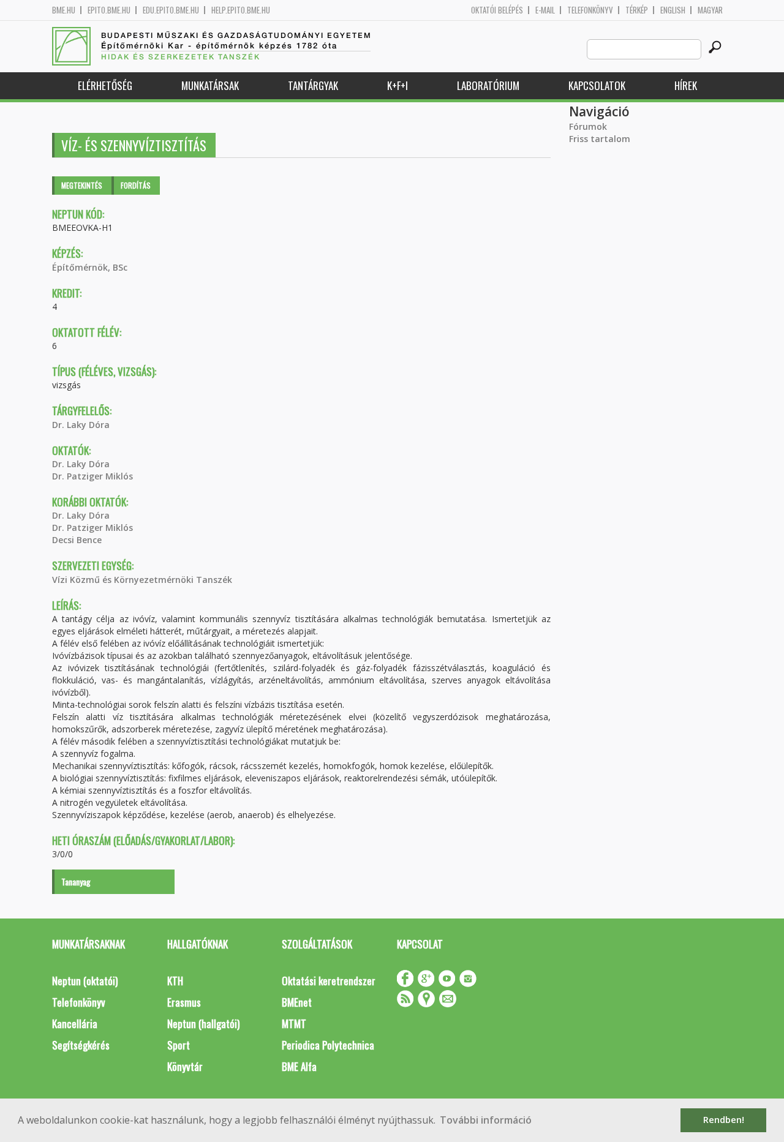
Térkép (636, 10)
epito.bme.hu (109, 10)
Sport (178, 1045)
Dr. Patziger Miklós (92, 476)
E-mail (545, 10)
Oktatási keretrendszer (328, 980)
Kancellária (74, 1023)
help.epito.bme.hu (240, 10)
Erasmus (184, 1002)
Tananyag (76, 881)
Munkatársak (210, 85)
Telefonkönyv (590, 10)
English (672, 10)
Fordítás (136, 185)
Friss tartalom (599, 139)
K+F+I (397, 85)
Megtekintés (81, 185)
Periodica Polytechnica (328, 1045)
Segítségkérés (81, 1045)
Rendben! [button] (723, 1119)
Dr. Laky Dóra (81, 424)
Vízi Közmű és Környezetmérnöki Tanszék (142, 579)
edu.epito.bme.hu (171, 10)
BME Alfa (299, 1066)
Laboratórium (488, 85)
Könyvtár (185, 1066)
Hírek (685, 85)
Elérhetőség (105, 85)
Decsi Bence (77, 540)
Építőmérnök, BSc (89, 267)
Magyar (710, 10)
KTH (175, 980)
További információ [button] (486, 1120)
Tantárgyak (313, 85)
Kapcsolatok (596, 85)
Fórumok (588, 126)
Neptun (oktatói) (85, 980)
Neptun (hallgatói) (203, 1023)
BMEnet (297, 1002)
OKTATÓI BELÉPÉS (497, 10)
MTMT (294, 1023)
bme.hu (63, 10)
